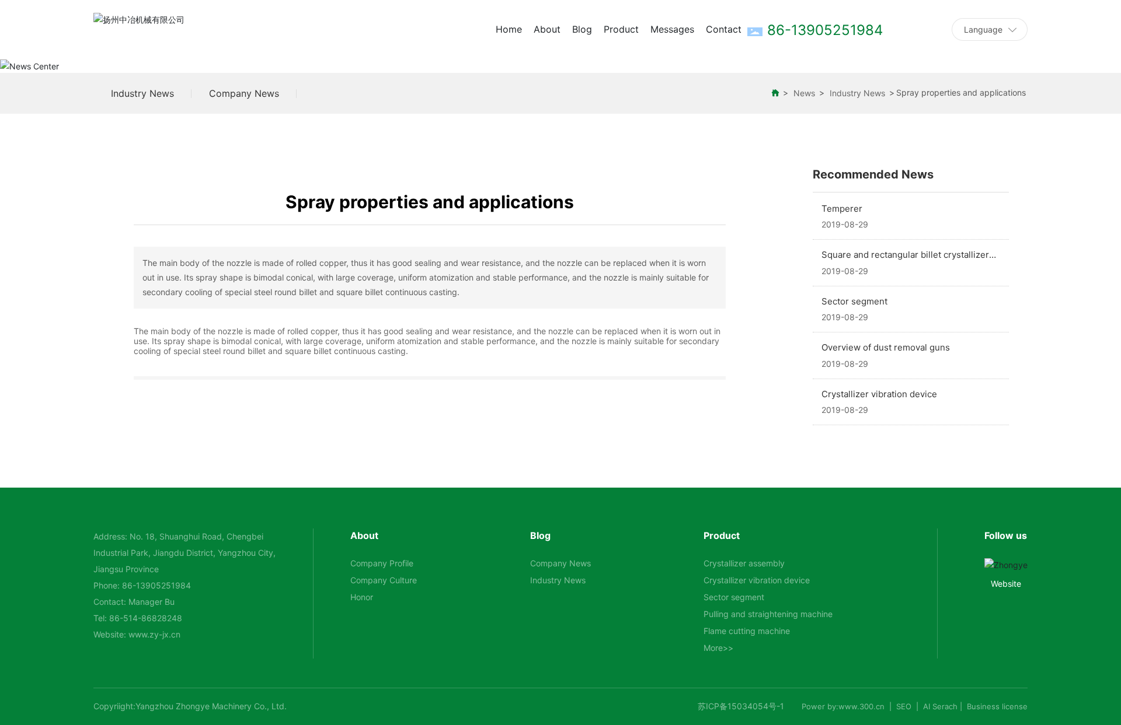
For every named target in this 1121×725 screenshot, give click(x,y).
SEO (903, 706)
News (804, 93)
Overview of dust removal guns (885, 347)
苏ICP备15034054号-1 (741, 706)
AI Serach (940, 706)
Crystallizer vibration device (879, 394)
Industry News (142, 93)
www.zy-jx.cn (154, 634)
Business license (997, 706)
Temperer (841, 208)
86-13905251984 (156, 585)
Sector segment (854, 301)
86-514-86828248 (145, 618)
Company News (244, 93)
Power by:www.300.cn (843, 706)
